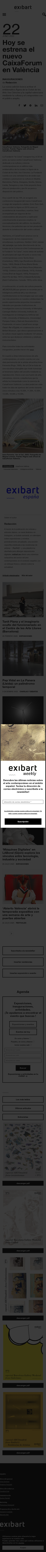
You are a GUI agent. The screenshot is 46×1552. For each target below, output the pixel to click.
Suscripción (23, 821)
